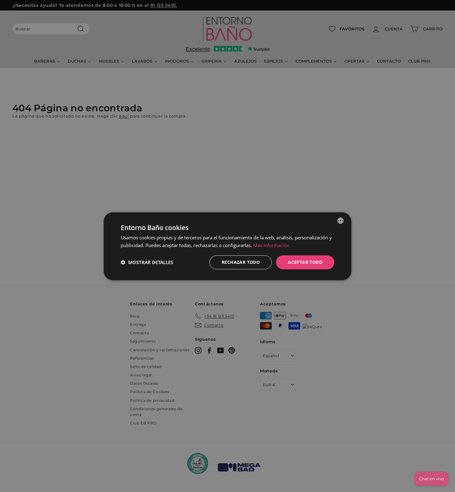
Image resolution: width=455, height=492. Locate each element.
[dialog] (227, 246)
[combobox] (340, 220)
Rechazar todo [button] (241, 262)
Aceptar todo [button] (305, 262)
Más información (271, 245)
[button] (147, 262)
